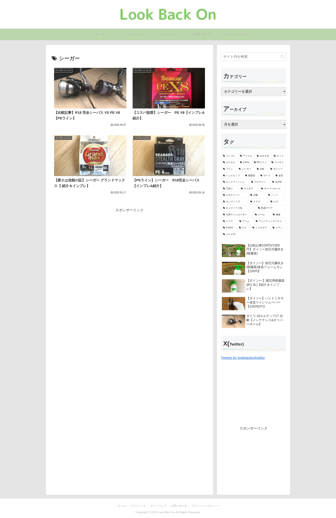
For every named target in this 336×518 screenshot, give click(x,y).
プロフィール (138, 505)
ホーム (122, 505)
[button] (282, 56)
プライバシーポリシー (204, 505)
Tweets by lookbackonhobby (243, 358)
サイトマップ (158, 505)
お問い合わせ (179, 505)
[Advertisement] (129, 240)
